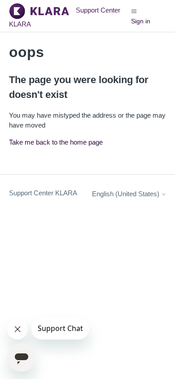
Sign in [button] (140, 21)
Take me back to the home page (56, 142)
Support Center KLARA (43, 193)
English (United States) (126, 194)
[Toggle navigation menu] (134, 10)
